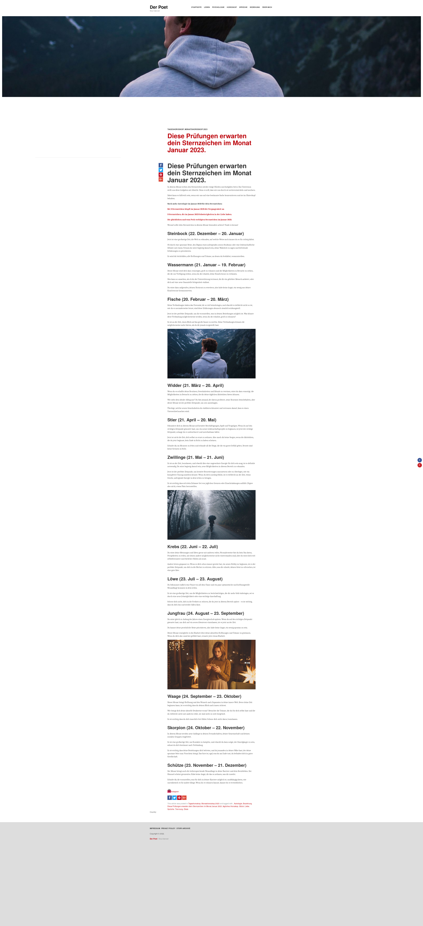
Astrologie (238, 803)
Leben (207, 7)
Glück (241, 806)
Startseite (196, 7)
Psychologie (218, 7)
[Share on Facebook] (419, 460)
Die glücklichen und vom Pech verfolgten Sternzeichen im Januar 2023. (199, 220)
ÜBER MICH (267, 7)
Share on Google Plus (161, 179)
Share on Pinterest (161, 174)
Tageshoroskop (175, 129)
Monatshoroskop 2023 (196, 129)
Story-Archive (183, 828)
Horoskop (232, 7)
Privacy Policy (168, 828)
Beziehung (255, 7)
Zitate (186, 809)
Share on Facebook (161, 165)
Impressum (155, 828)
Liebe (247, 806)
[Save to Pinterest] (419, 465)
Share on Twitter (161, 170)
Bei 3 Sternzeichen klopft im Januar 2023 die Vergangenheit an (195, 209)
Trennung (179, 809)
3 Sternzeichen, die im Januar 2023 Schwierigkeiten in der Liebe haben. (199, 214)
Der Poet (159, 6)
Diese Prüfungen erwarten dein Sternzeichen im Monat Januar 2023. (209, 142)
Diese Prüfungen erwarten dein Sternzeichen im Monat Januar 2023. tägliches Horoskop (202, 806)
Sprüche (243, 7)
